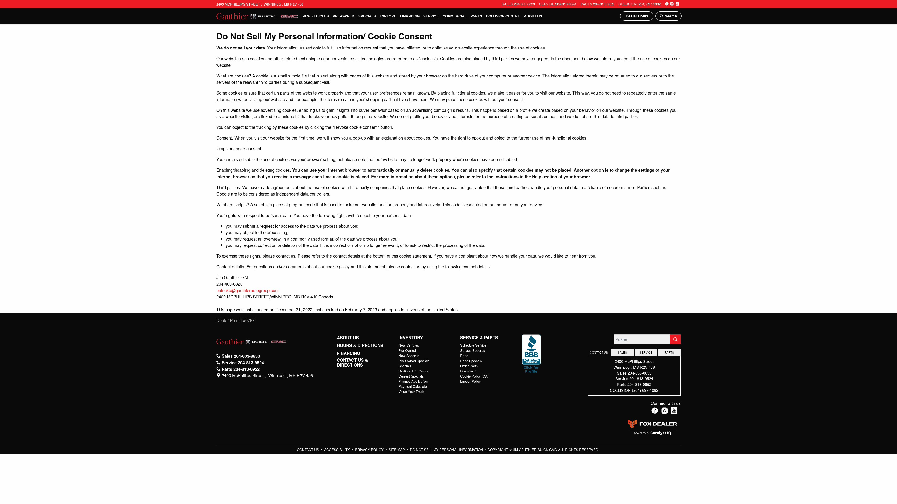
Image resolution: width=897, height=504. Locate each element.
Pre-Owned (407, 350)
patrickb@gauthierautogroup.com (247, 290)
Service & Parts (479, 337)
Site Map (397, 449)
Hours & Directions (360, 345)
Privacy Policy (369, 449)
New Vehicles (409, 345)
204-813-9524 (641, 378)
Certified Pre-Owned (414, 370)
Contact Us (308, 449)
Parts (464, 355)
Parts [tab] (669, 352)
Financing (348, 353)
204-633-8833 (639, 373)
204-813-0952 (639, 384)
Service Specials (472, 350)
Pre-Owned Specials (414, 360)
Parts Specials (471, 360)
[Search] (675, 339)
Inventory (411, 337)
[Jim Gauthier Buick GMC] (257, 15)
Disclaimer (468, 370)
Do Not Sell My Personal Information (447, 449)
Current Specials (411, 376)
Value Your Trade (411, 391)
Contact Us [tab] (599, 352)
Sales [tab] (622, 352)
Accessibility (337, 449)
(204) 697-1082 (645, 390)
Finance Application (413, 381)
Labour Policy (470, 381)
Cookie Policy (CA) (474, 376)
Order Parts (469, 365)
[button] (315, 16)
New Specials (409, 355)
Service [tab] (646, 352)
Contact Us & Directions (352, 362)
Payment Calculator (413, 386)
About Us (348, 337)
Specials (405, 365)
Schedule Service (473, 345)
